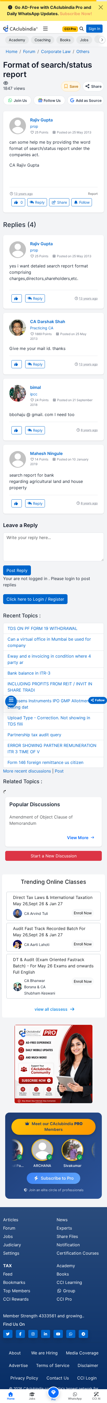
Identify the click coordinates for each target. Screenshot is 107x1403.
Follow (84, 202)
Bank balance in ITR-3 (29, 673)
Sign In (94, 28)
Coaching (43, 40)
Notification (68, 1244)
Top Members (16, 1290)
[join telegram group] (83, 1334)
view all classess (51, 1009)
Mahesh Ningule (46, 453)
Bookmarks (14, 1282)
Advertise (18, 1365)
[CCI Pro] (53, 1064)
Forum (9, 1228)
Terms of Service (52, 1365)
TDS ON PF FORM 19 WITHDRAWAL (42, 628)
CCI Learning (69, 1282)
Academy (17, 40)
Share (61, 202)
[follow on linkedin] (45, 1334)
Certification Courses (78, 1253)
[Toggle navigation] (45, 29)
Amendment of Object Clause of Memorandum (41, 820)
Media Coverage (82, 1352)
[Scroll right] (101, 40)
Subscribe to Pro (57, 1178)
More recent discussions (27, 771)
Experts (64, 1228)
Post (59, 771)
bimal (35, 387)
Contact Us (57, 1378)
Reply (39, 202)
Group (68, 1290)
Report (93, 194)
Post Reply (17, 570)
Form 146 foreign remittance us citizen (45, 762)
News (62, 1219)
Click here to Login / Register (35, 599)
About (15, 1352)
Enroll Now (83, 913)
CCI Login (87, 1378)
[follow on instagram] (33, 1334)
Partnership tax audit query (34, 734)
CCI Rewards (16, 1299)
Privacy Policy (24, 1378)
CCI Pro (64, 1299)
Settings (11, 1253)
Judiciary (12, 1244)
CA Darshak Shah (47, 321)
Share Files (67, 1236)
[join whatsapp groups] (71, 1334)
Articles (10, 1219)
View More (78, 837)
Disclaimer (88, 1365)
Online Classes (53, 881)
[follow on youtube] (58, 1334)
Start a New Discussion (54, 855)
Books (65, 40)
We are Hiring (44, 1352)
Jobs (84, 40)
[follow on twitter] (7, 1334)
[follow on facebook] (20, 1334)
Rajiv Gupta (41, 119)
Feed (7, 1274)
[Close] (101, 7)
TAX (7, 1265)
